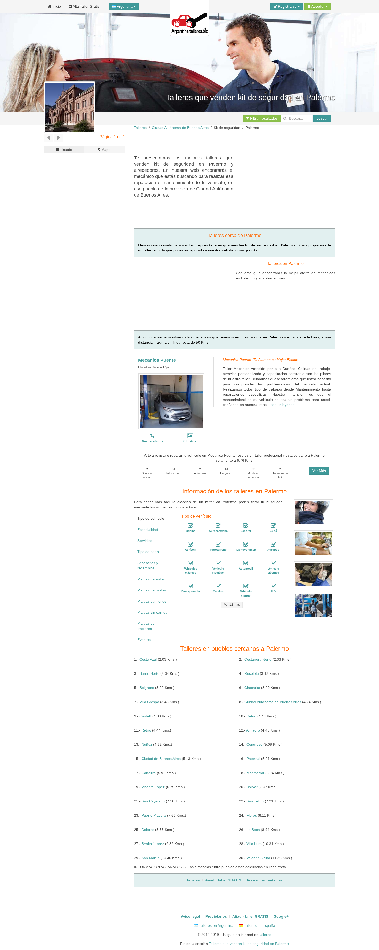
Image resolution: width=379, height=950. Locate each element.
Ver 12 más (232, 604)
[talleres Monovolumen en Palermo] (245, 544)
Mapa (105, 150)
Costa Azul (148, 659)
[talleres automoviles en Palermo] (245, 563)
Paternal (253, 759)
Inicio (56, 6)
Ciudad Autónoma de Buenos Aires (180, 128)
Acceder (318, 6)
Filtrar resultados (263, 118)
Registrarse (287, 6)
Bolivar (252, 787)
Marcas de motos (151, 590)
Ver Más (319, 471)
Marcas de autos (151, 579)
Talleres (140, 128)
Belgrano (146, 688)
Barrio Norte (149, 673)
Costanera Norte (257, 659)
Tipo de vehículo (150, 518)
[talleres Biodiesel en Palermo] (218, 563)
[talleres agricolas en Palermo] (190, 544)
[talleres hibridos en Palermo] (245, 586)
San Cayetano (153, 801)
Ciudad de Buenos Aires (161, 759)
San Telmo (255, 801)
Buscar (322, 118)
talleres (265, 934)
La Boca (253, 829)
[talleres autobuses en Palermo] (273, 544)
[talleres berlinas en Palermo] (190, 525)
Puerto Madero (154, 815)
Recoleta (251, 673)
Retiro (251, 716)
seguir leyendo (283, 405)
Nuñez (147, 744)
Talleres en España (259, 925)
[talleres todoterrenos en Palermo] (218, 544)
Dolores (148, 829)
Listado (65, 150)
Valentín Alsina (258, 858)
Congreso (254, 744)
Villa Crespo (149, 702)
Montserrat (255, 773)
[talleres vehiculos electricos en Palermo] (273, 563)
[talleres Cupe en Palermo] (273, 525)
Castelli (145, 716)
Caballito (149, 773)
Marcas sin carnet (152, 612)
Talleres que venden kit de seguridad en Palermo (249, 943)
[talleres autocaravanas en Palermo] (218, 525)
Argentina (125, 6)
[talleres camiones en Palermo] (218, 586)
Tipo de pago (148, 552)
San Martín (151, 858)
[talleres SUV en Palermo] (273, 586)
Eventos (144, 640)
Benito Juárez (153, 844)
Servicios (144, 541)
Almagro (253, 730)
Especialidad (147, 529)
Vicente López (153, 787)
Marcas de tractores (146, 626)
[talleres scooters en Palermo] (245, 525)
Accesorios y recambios (147, 565)
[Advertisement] (228, 141)
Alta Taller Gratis (86, 6)
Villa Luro (254, 844)
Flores (251, 815)
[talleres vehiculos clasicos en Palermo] (190, 563)
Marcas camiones (151, 601)
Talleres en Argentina (215, 925)
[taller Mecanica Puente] (171, 401)
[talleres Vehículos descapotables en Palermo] (190, 586)
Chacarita (252, 688)
